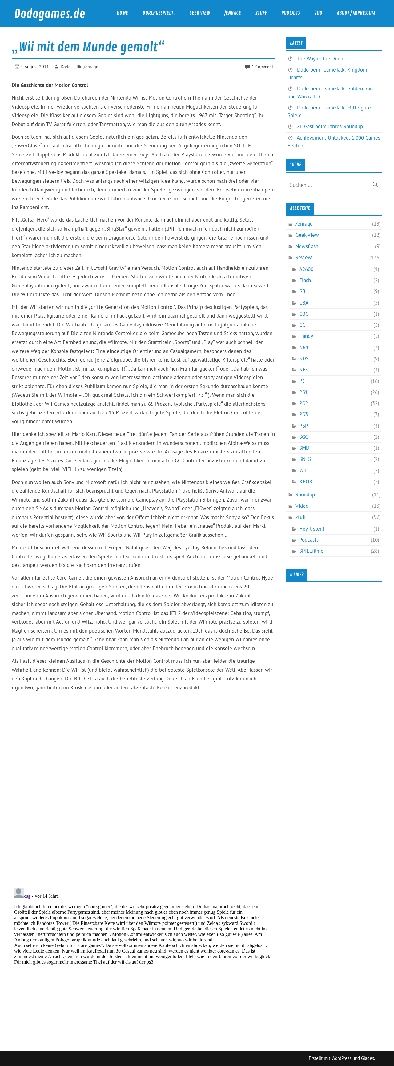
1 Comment (262, 66)
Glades (367, 1058)
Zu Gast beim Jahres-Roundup (330, 126)
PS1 (303, 392)
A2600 (306, 269)
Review (304, 257)
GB (302, 291)
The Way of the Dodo (320, 58)
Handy (306, 336)
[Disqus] (143, 804)
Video (302, 505)
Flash (305, 280)
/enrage (232, 13)
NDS (304, 358)
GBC (303, 313)
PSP (303, 425)
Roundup (305, 494)
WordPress (341, 1058)
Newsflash (307, 246)
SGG (303, 436)
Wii (303, 470)
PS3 (303, 414)
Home (122, 13)
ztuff (261, 13)
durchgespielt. (159, 13)
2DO (318, 13)
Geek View (199, 13)
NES (303, 369)
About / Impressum (356, 13)
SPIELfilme (311, 550)
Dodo (66, 66)
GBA (303, 302)
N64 (303, 347)
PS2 (303, 403)
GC (302, 325)
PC (302, 381)
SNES (305, 459)
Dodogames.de (49, 14)
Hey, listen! (311, 528)
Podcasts (290, 13)
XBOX (305, 481)
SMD (304, 448)
